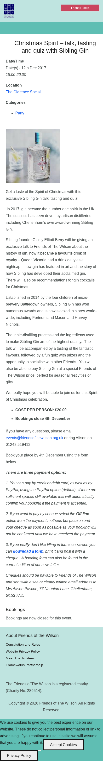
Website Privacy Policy (23, 651)
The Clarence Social (23, 92)
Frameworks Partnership (24, 665)
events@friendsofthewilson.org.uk (34, 438)
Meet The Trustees (20, 658)
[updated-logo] (9, 11)
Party (19, 113)
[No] (39, 750)
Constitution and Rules (23, 644)
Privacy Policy (19, 756)
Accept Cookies (63, 745)
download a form (28, 551)
